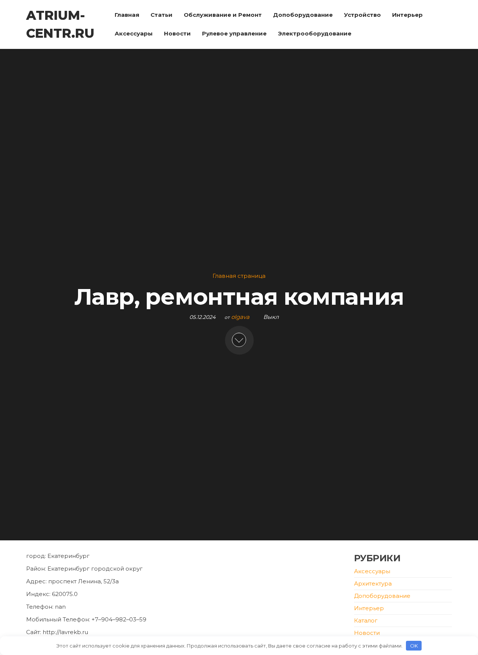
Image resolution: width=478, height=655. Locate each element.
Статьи (161, 14)
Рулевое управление (234, 33)
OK (414, 646)
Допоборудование (303, 14)
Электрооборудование (314, 33)
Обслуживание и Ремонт (223, 14)
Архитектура (373, 583)
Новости (177, 33)
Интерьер (407, 14)
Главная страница (239, 275)
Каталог (366, 620)
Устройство (362, 14)
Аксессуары (134, 33)
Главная (127, 14)
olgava (241, 316)
